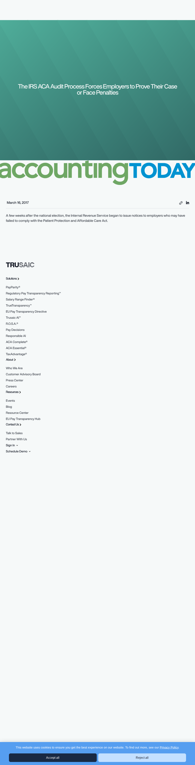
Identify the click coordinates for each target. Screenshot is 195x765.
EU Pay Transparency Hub (23, 418)
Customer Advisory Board (23, 374)
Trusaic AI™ (13, 317)
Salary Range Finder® (20, 299)
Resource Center (17, 412)
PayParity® (13, 287)
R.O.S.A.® (12, 323)
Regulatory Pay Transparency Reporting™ (33, 293)
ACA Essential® (16, 347)
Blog (9, 406)
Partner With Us (16, 439)
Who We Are (14, 368)
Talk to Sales (14, 433)
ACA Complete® (17, 341)
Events (10, 400)
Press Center (14, 380)
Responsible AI (16, 335)
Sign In (11, 445)
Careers (11, 386)
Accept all (52, 757)
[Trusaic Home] (20, 264)
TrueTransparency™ (19, 305)
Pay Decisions (15, 329)
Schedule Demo (17, 451)
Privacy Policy (169, 747)
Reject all (142, 757)
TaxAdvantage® (16, 354)
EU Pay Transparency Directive (26, 311)
